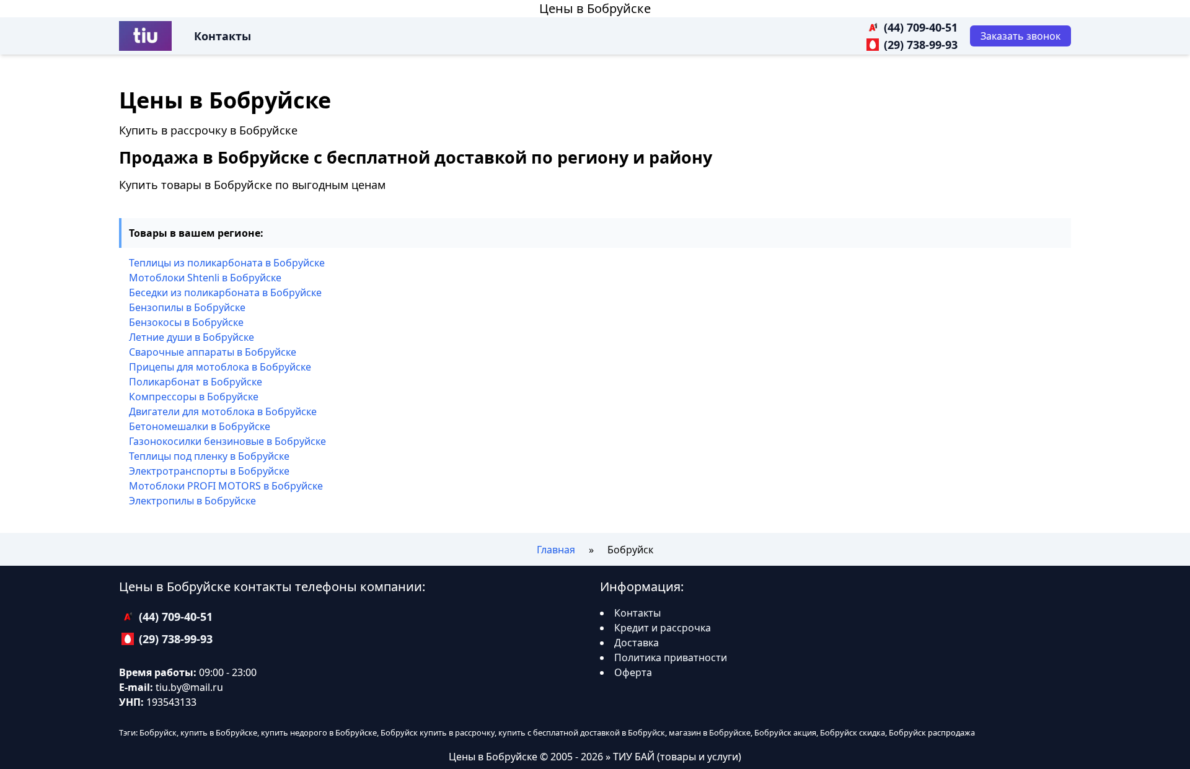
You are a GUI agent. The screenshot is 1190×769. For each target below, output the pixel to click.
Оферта (633, 672)
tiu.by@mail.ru (189, 687)
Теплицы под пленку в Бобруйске (209, 456)
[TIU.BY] (145, 36)
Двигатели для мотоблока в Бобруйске (223, 411)
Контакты (222, 36)
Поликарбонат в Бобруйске (195, 382)
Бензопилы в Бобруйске (187, 307)
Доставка (636, 642)
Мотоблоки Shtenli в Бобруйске (205, 277)
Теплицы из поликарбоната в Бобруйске (227, 263)
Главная (556, 549)
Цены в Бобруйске (595, 8)
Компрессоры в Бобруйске (193, 396)
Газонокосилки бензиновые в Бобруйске (227, 441)
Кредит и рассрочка (662, 628)
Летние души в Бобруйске (191, 337)
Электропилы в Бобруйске (192, 501)
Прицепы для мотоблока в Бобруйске (220, 367)
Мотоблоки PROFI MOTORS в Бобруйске (226, 486)
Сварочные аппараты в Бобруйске (212, 352)
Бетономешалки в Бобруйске (199, 426)
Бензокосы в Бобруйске (186, 322)
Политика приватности (670, 657)
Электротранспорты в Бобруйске (209, 471)
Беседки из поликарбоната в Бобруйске (225, 292)
